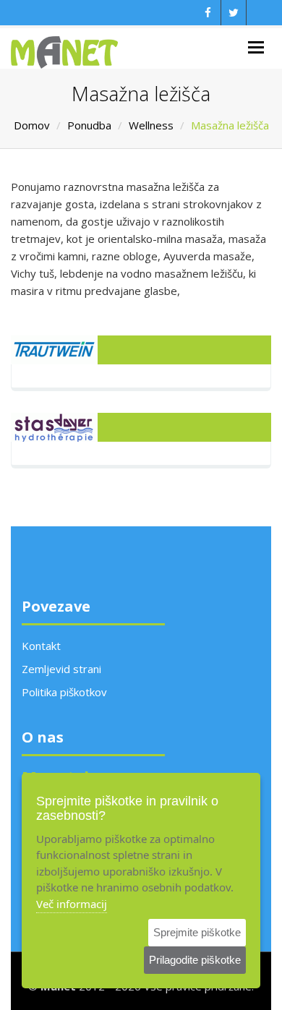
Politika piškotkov (64, 692)
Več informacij (71, 903)
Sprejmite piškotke (197, 932)
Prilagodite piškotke (195, 960)
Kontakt (41, 645)
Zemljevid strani (61, 669)
